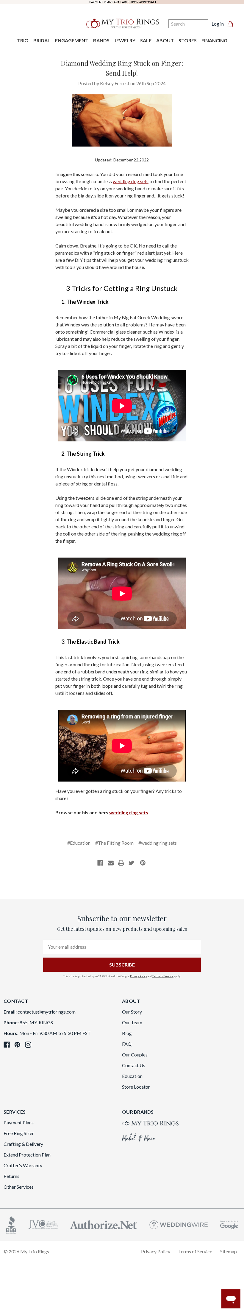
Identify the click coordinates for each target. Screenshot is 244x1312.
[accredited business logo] (11, 1224)
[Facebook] (100, 863)
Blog (127, 1033)
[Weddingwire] (178, 1224)
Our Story (132, 1011)
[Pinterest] (143, 863)
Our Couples (135, 1054)
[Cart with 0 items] (232, 23)
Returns (11, 1176)
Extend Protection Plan (27, 1154)
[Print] (121, 863)
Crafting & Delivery (23, 1144)
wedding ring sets (130, 181)
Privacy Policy (138, 976)
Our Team (132, 1022)
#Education (78, 843)
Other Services (19, 1187)
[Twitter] (131, 863)
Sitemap (228, 1251)
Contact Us (133, 1065)
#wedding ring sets (157, 843)
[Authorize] (103, 1224)
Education (132, 1076)
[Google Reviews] (229, 1224)
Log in (218, 24)
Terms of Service (162, 976)
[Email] (111, 863)
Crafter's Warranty (23, 1165)
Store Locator (136, 1087)
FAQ (127, 1044)
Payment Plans (19, 1122)
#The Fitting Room (114, 843)
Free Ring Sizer (19, 1133)
